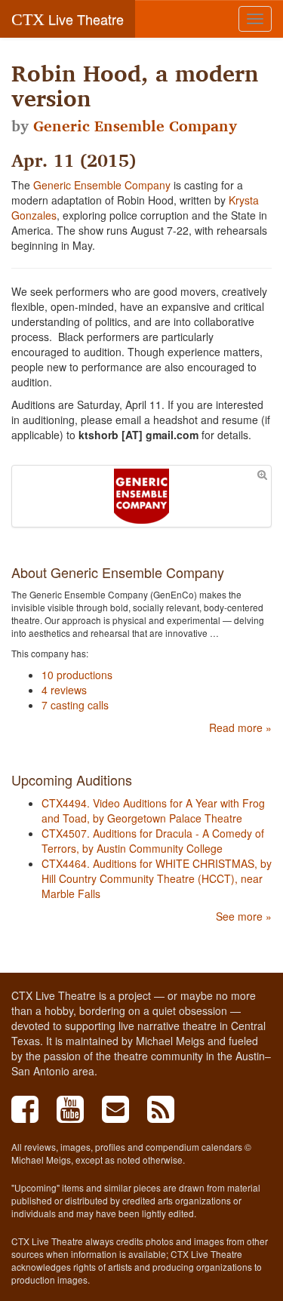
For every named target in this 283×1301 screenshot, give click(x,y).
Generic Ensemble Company (135, 126)
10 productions (77, 674)
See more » (244, 916)
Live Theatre (67, 19)
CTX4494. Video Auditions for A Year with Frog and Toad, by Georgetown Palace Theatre (153, 810)
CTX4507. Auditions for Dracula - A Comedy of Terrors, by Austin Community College (153, 841)
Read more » (240, 727)
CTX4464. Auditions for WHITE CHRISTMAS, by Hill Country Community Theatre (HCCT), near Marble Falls (157, 878)
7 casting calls (75, 704)
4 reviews (64, 689)
